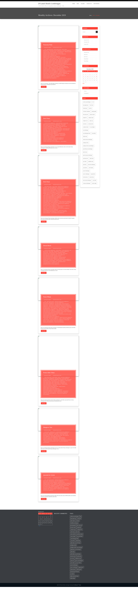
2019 (94, 15)
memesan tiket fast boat (48, 483)
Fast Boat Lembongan (66, 50)
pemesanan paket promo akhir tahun (50, 386)
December (98, 15)
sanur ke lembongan (63, 72)
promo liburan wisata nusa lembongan (51, 388)
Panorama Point (47, 45)
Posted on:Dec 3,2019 (57, 430)
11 (87, 76)
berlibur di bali (50, 49)
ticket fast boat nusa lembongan (50, 261)
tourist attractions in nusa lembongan (51, 141)
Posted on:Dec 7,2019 (57, 299)
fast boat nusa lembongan (62, 187)
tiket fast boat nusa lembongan (50, 74)
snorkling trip (66, 73)
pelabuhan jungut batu (64, 67)
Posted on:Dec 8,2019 (57, 248)
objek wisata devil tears (62, 194)
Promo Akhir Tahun (48, 372)
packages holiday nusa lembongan (50, 133)
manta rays (60, 128)
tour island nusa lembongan (49, 75)
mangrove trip (53, 55)
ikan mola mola (53, 51)
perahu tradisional (55, 486)
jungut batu (55, 126)
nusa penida (94, 133)
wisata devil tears (63, 210)
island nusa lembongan (48, 434)
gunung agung (46, 51)
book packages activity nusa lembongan (51, 124)
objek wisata (46, 59)
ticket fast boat (85, 177)
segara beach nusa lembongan (56, 73)
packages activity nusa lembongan (50, 132)
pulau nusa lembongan (53, 72)
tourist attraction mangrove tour (51, 441)
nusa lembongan (53, 58)
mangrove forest (61, 252)
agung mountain (65, 250)
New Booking (96, 3)
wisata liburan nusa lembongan (50, 211)
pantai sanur (62, 65)
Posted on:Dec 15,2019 (57, 47)
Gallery (83, 3)
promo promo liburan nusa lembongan (51, 316)
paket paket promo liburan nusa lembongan (52, 196)
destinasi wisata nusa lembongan (62, 301)
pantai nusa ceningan (56, 384)
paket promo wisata (47, 63)
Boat (78, 3)
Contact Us (89, 3)
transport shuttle (61, 261)
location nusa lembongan (48, 127)
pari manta (45, 67)
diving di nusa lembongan (63, 186)
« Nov (83, 83)
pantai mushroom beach (56, 311)
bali (45, 49)
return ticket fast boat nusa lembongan (62, 259)
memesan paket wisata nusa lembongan (58, 307)
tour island (66, 319)
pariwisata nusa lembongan (63, 203)
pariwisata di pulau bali (53, 67)
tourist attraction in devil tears (50, 140)
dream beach (46, 50)
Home (73, 3)
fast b (59, 377)
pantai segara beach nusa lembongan (60, 66)
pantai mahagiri (46, 311)
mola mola (63, 57)
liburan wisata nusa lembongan (50, 192)
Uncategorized (86, 93)
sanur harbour (46, 135)
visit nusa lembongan (63, 441)
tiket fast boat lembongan (62, 392)
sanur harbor (62, 134)
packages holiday (62, 257)
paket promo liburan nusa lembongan (51, 200)
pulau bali (45, 72)
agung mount (58, 250)
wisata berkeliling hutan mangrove (50, 210)
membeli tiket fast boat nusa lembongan (51, 193)
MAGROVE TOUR (49, 475)
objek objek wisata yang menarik (64, 58)
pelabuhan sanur (47, 68)
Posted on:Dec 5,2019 (57, 375)
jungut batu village (62, 126)
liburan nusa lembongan (54, 379)
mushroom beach (46, 308)
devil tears (64, 49)
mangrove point (91, 117)
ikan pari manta (60, 51)
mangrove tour (46, 55)
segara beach (46, 73)
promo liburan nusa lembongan (50, 315)
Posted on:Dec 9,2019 (57, 184)
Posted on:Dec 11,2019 (57, 121)
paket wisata (72, 551)
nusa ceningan (46, 58)
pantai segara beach (47, 66)
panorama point (59, 64)
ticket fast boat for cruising (49, 136)
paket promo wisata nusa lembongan (59, 63)
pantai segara (68, 202)
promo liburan (62, 386)
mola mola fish (59, 435)
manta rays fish (66, 128)
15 (96, 76)
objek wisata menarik (53, 59)
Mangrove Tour (47, 427)
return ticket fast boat (48, 134)
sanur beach (56, 134)
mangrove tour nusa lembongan (50, 128)
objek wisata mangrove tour (64, 484)
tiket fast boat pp (61, 74)
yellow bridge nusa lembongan (57, 212)
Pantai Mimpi (47, 297)
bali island (45, 251)
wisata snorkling (47, 212)
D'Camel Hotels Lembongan (49, 3)
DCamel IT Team (78, 584)
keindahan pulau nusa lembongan (50, 482)
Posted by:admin (47, 47)
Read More (44, 86)
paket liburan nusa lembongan (62, 195)
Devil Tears (46, 118)
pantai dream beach (68, 64)
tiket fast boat (46, 319)
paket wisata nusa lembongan (49, 64)
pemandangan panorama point (57, 68)
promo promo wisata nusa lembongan (51, 317)
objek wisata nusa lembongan (65, 59)
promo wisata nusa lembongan (65, 71)
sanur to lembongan (54, 135)
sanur (60, 318)
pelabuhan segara (55, 204)
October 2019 (86, 44)
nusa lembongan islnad (56, 436)
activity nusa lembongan (50, 250)
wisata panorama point (48, 76)
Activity (85, 91)
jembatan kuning (68, 51)
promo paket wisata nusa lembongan (50, 71)
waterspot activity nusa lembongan (50, 209)
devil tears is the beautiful (49, 125)
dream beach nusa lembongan (55, 50)
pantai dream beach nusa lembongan (51, 65)
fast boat (63, 125)
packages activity (85, 142)
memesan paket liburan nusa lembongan (51, 56)
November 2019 (86, 42)
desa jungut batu (57, 49)
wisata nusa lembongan (61, 75)
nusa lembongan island (86, 133)
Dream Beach (47, 245)
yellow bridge (56, 76)
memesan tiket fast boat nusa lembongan (52, 57)
